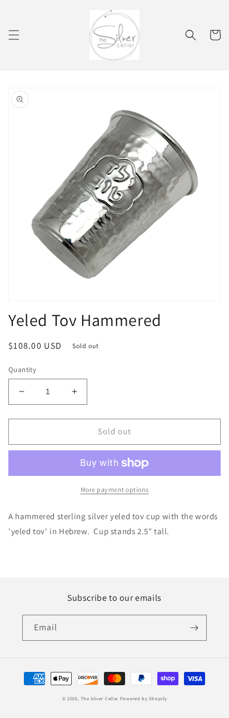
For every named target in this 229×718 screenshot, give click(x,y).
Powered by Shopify (143, 698)
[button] (14, 35)
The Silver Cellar (99, 698)
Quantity (22, 369)
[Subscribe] (194, 628)
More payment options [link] (115, 489)
